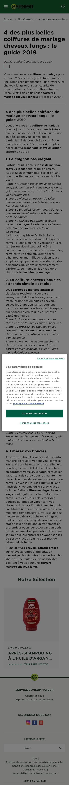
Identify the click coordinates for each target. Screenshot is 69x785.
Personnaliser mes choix (34, 422)
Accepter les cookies (34, 413)
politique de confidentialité (28, 403)
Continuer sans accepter (50, 358)
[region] (34, 392)
